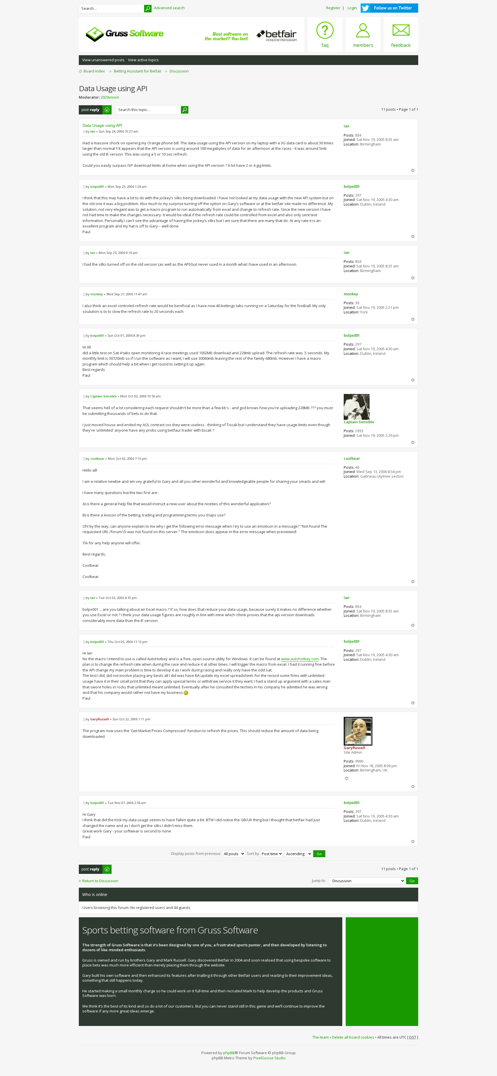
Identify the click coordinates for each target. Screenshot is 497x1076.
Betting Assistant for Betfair (138, 71)
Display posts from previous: (196, 853)
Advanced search (169, 7)
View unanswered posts (103, 59)
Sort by (253, 853)
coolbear (97, 458)
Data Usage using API (102, 125)
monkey (96, 294)
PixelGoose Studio (269, 1057)
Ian (92, 131)
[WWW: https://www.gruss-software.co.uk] (346, 778)
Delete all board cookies (353, 1037)
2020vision (110, 97)
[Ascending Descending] (305, 853)
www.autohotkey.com (300, 658)
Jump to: (319, 880)
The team (320, 1037)
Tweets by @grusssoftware (373, 926)
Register (333, 7)
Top (412, 170)
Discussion (179, 71)
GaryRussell (99, 719)
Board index (94, 71)
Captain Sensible (103, 396)
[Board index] (125, 34)
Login (352, 7)
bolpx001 (97, 186)
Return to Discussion (100, 880)
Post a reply (89, 107)
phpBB (229, 1052)
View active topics (143, 59)
